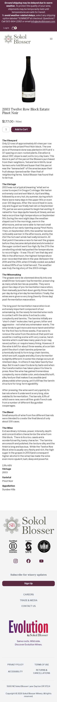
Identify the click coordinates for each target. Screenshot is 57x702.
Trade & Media (28, 600)
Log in (6, 28)
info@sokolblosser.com (43, 21)
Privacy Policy (15, 664)
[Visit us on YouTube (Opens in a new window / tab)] (41, 561)
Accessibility (15, 671)
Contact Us (28, 606)
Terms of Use (41, 664)
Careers (28, 594)
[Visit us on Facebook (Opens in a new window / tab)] (28, 561)
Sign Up (28, 583)
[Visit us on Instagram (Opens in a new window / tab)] (15, 561)
